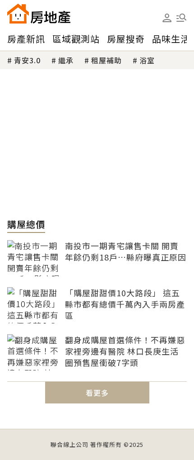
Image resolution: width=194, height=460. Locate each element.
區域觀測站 (76, 38)
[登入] (167, 18)
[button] (181, 17)
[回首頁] (38, 14)
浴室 (147, 60)
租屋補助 (106, 60)
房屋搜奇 (126, 38)
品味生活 (171, 38)
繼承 (66, 60)
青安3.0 (27, 60)
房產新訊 (26, 38)
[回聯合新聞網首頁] (18, 14)
